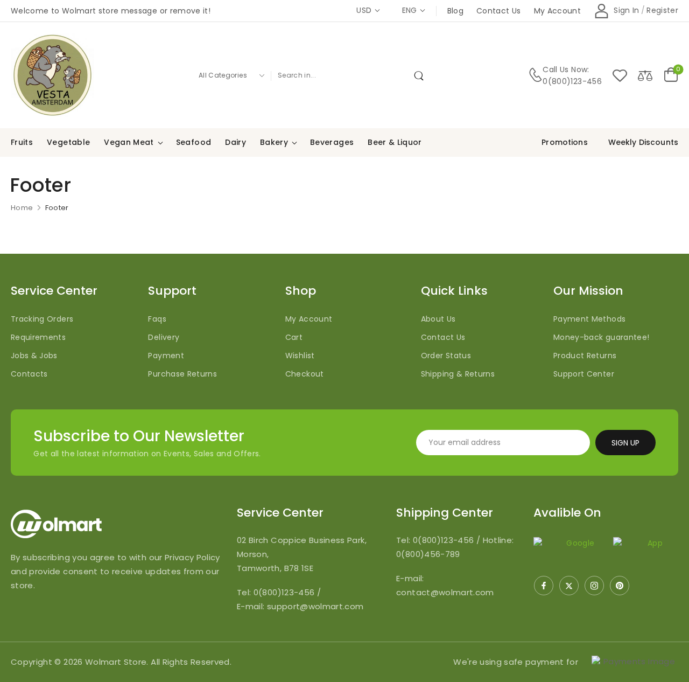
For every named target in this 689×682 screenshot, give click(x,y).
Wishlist (300, 355)
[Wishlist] (620, 75)
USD (363, 10)
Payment (166, 355)
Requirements (38, 337)
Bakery (274, 142)
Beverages (332, 142)
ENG (409, 10)
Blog (455, 10)
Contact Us (443, 337)
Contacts (29, 373)
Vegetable (68, 142)
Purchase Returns (182, 373)
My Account (309, 319)
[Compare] (645, 75)
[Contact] (535, 75)
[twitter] (569, 585)
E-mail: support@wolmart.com (300, 606)
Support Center (583, 373)
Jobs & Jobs (34, 355)
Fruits (22, 142)
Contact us (498, 10)
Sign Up (625, 442)
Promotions (564, 142)
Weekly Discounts (643, 142)
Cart (294, 337)
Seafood (193, 142)
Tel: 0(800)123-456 (277, 592)
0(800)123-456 (572, 81)
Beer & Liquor (395, 142)
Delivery (163, 337)
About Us (438, 319)
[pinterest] (619, 585)
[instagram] (594, 585)
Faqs (157, 319)
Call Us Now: (566, 69)
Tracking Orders (42, 319)
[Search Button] (421, 75)
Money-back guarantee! (601, 337)
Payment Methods (589, 319)
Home (22, 208)
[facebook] (543, 585)
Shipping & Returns (458, 373)
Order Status (446, 355)
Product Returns (584, 355)
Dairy (235, 142)
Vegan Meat (129, 142)
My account (557, 10)
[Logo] (52, 75)
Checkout (304, 373)
